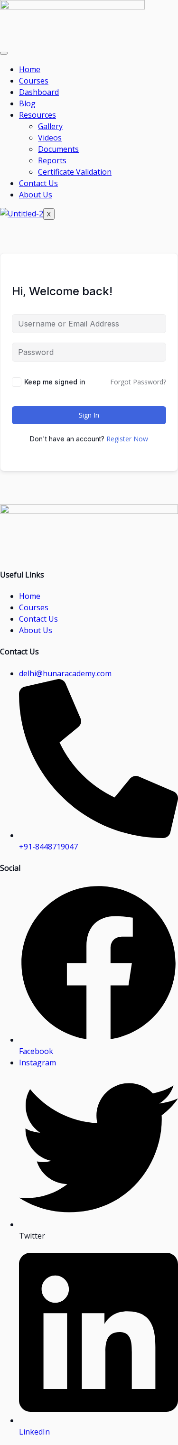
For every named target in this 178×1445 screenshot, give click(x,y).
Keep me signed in (54, 382)
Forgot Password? (138, 381)
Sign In (89, 415)
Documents (58, 149)
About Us (35, 194)
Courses (33, 80)
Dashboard (39, 92)
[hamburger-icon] (4, 53)
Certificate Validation (75, 172)
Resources (37, 115)
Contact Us (38, 183)
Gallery (50, 126)
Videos (50, 137)
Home (29, 69)
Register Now (127, 438)
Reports (52, 160)
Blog (27, 103)
